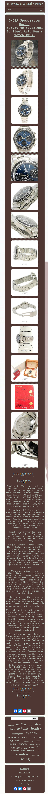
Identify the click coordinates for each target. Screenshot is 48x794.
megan (13, 743)
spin (30, 725)
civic (38, 744)
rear (38, 741)
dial (37, 751)
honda (12, 737)
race (33, 755)
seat (39, 737)
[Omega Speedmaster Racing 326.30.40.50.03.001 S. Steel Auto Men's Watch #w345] (25, 53)
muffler (21, 724)
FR (27, 784)
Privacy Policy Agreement (24, 776)
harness (31, 744)
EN (22, 784)
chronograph (17, 734)
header (36, 729)
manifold (16, 747)
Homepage (24, 769)
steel (37, 724)
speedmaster (15, 751)
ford (11, 741)
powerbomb (11, 755)
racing (25, 759)
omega (11, 725)
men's (24, 738)
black (12, 729)
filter (25, 748)
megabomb (26, 741)
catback (23, 744)
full (18, 740)
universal (30, 751)
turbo (23, 751)
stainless (22, 754)
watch (34, 747)
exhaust (23, 729)
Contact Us (24, 772)
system (31, 733)
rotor (32, 741)
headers (32, 737)
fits (19, 738)
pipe (39, 755)
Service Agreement (24, 780)
